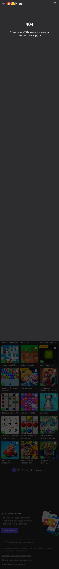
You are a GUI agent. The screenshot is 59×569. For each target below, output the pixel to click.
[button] (29, 284)
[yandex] (15, 3)
